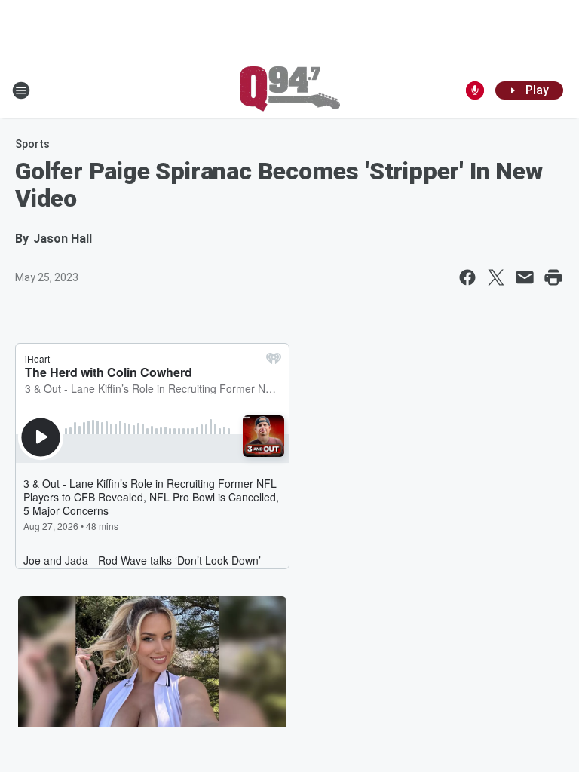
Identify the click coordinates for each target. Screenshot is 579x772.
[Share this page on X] (496, 277)
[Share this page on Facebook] (467, 277)
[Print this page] (553, 277)
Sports (32, 144)
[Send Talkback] (475, 90)
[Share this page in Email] (524, 277)
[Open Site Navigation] (21, 90)
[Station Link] (290, 90)
